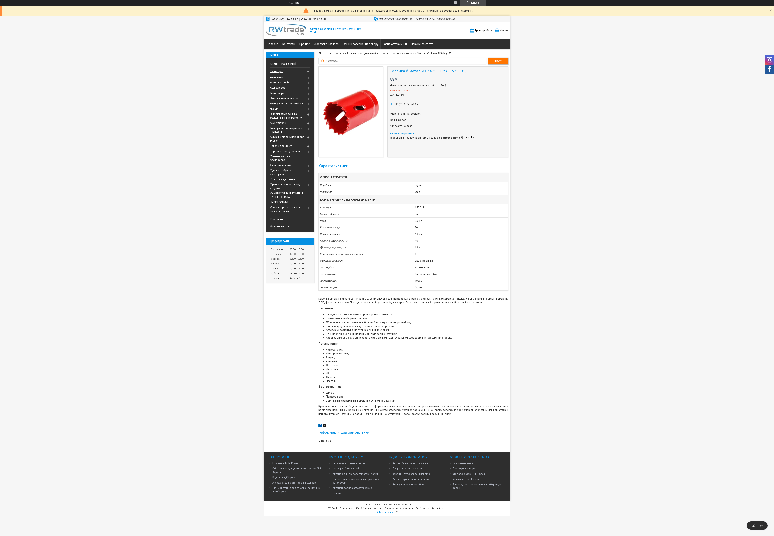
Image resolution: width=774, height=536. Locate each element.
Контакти (288, 43)
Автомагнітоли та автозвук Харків (352, 488)
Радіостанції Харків (283, 477)
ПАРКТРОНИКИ (279, 202)
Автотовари (277, 93)
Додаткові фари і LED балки (469, 474)
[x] (324, 426)
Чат (760, 525)
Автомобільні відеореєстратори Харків (356, 474)
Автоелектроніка (280, 82)
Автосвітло (276, 77)
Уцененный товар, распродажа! (281, 158)
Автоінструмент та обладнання (411, 479)
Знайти (498, 60)
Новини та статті (422, 43)
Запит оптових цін (395, 43)
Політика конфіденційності (431, 508)
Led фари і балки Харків (346, 468)
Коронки (398, 53)
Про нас (304, 43)
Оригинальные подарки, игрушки (285, 186)
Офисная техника (280, 165)
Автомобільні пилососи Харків (411, 463)
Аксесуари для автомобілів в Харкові (294, 482)
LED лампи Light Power (285, 463)
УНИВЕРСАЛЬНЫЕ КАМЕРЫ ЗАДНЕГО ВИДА (286, 195)
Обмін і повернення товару (360, 43)
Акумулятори (278, 123)
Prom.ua (406, 504)
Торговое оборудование (285, 151)
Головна (273, 43)
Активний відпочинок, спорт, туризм (287, 138)
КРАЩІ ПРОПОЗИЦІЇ (283, 64)
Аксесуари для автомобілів (287, 103)
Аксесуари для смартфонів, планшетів (287, 129)
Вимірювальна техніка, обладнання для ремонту (286, 115)
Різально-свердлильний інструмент (368, 53)
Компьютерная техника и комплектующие (285, 209)
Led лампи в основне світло (349, 463)
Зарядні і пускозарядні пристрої (412, 474)
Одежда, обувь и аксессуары (280, 172)
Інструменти (336, 53)
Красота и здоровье (282, 179)
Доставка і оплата (326, 43)
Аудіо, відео (277, 88)
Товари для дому (281, 146)
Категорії (276, 71)
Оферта (337, 493)
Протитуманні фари (464, 468)
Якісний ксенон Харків (466, 479)
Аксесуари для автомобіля (408, 484)
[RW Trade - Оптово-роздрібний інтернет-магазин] (286, 30)
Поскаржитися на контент (399, 508)
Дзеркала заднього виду (407, 468)
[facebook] (320, 426)
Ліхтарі (274, 108)
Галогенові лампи (463, 463)
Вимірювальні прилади (284, 98)
